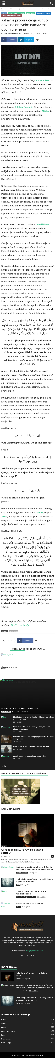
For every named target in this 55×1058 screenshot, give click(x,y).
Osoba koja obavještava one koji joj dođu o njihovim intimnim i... (34, 880)
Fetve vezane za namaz (16, 13)
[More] (37, 39)
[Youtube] (32, 956)
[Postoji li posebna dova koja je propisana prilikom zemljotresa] (6, 739)
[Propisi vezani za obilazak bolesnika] (27, 696)
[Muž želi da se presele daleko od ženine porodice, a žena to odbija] (6, 719)
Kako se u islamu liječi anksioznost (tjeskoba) (31, 746)
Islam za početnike (8, 1031)
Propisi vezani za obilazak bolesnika (19, 708)
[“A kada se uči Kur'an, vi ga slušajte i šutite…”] (27, 830)
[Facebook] (22, 956)
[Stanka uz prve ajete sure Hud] (7, 907)
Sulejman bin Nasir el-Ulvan (12, 16)
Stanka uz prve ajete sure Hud (29, 903)
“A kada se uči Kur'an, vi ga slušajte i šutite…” (22, 851)
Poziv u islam (6, 1039)
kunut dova (13, 631)
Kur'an (4, 846)
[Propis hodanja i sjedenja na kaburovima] (6, 759)
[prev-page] (26, 673)
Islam (3, 1035)
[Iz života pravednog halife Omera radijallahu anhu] (7, 895)
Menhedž (15, 712)
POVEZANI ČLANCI (17, 649)
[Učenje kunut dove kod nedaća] (9, 659)
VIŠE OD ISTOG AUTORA (35, 649)
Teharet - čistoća (22, 872)
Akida (18, 907)
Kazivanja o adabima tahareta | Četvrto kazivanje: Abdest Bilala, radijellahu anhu (34, 868)
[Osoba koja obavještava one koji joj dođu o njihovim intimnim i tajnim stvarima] (7, 882)
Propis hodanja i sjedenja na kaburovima (29, 756)
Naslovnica (4, 9)
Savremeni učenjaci (43, 13)
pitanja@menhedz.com (34, 951)
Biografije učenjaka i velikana (26, 897)
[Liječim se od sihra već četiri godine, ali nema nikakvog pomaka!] (6, 729)
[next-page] (5, 766)
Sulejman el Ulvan (11, 33)
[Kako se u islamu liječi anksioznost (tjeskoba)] (6, 749)
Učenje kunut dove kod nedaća (9, 667)
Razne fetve (30, 13)
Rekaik (3, 1020)
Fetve (11, 9)
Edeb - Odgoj (6, 711)
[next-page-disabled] (29, 673)
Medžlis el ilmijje (20, 625)
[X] (27, 956)
